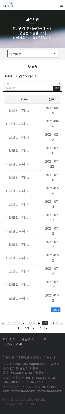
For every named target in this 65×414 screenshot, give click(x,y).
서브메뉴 (15, 53)
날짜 (52, 99)
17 (61, 323)
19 (27, 328)
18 (19, 328)
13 (30, 323)
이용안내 (50, 357)
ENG (44, 339)
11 (15, 323)
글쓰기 (56, 309)
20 (35, 328)
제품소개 (28, 339)
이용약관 (9, 357)
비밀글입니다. (16, 110)
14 (38, 323)
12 (23, 323)
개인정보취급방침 (29, 357)
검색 (57, 88)
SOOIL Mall (13, 344)
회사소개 (9, 339)
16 (53, 323)
